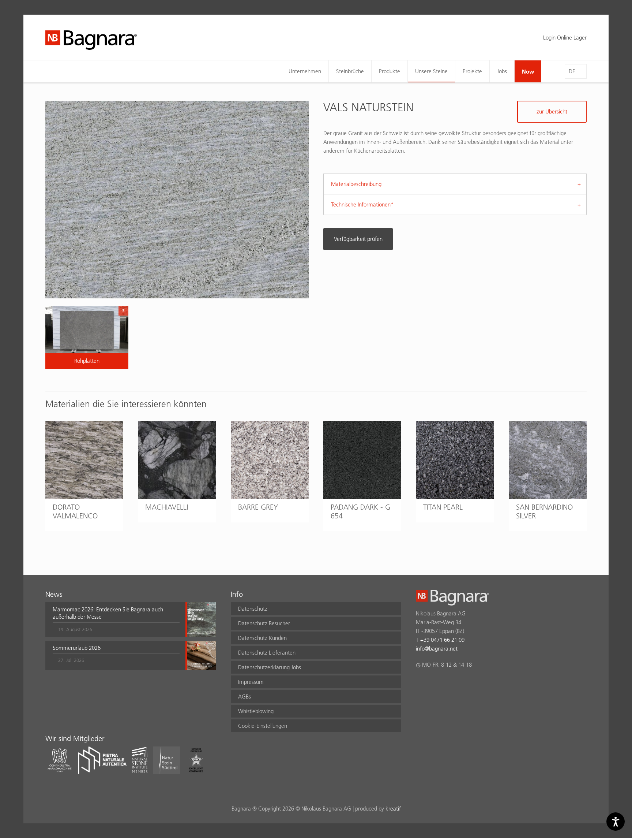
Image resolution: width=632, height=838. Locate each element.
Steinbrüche (350, 71)
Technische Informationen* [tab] (362, 204)
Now (528, 71)
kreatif (393, 808)
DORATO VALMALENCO (75, 511)
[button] (116, 619)
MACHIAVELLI (166, 507)
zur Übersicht (552, 111)
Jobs (502, 71)
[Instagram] (434, 684)
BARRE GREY (258, 507)
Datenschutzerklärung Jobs (269, 667)
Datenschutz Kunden (262, 637)
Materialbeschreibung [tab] (356, 183)
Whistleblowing (256, 711)
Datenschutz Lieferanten (267, 652)
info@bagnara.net (437, 648)
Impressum (251, 681)
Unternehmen (305, 71)
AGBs (244, 696)
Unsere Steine (431, 71)
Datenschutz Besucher (264, 623)
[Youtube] (463, 684)
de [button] (572, 71)
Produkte (389, 71)
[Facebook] (420, 684)
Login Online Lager (565, 37)
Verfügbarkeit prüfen (358, 238)
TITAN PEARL (443, 507)
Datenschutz (252, 608)
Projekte (472, 71)
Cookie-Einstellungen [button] (262, 725)
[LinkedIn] (448, 684)
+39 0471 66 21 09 (442, 639)
